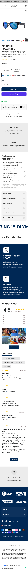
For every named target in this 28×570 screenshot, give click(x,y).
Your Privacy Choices (13, 565)
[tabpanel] (14, 410)
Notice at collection (7, 568)
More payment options (14, 97)
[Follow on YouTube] (10, 521)
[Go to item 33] (13, 40)
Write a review (14, 347)
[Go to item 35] (23, 40)
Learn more (19, 267)
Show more (14, 459)
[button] (14, 315)
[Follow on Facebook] (2, 521)
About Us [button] (5, 509)
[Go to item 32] (8, 40)
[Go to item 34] (18, 40)
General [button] (4, 511)
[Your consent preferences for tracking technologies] (25, 567)
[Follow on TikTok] (14, 521)
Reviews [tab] (7, 353)
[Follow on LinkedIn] (18, 521)
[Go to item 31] (3, 40)
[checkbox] (6, 366)
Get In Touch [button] (6, 514)
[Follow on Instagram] (6, 521)
